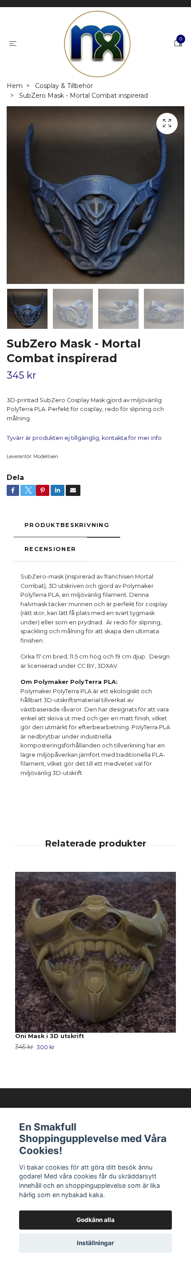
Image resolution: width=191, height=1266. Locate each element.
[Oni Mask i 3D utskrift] (95, 952)
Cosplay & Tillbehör (64, 86)
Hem (15, 86)
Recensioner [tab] (50, 549)
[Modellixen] (97, 44)
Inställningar (95, 1242)
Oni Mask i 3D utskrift (49, 1036)
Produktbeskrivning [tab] (66, 525)
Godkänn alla (95, 1219)
